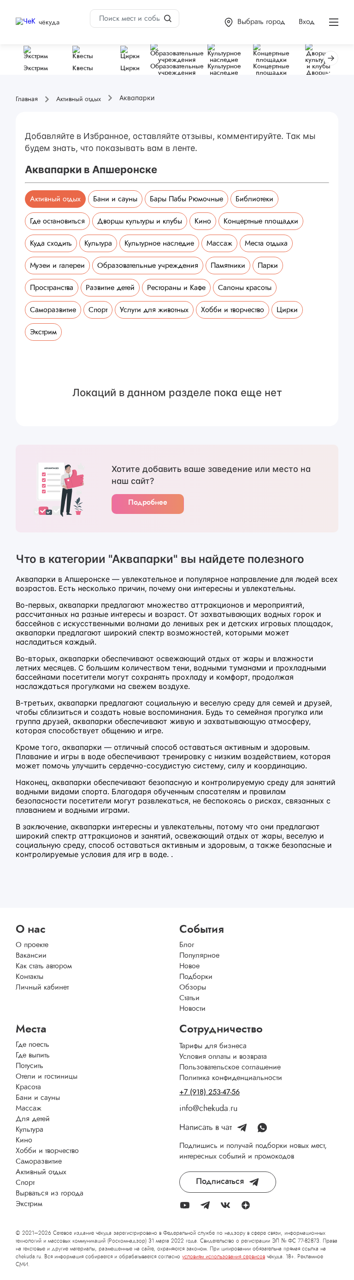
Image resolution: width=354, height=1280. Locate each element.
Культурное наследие (159, 243)
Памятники (228, 265)
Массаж (219, 243)
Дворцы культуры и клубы (139, 221)
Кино (203, 221)
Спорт (97, 310)
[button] (254, 22)
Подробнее (147, 502)
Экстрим (43, 332)
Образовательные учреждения (147, 265)
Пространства (51, 287)
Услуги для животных (154, 310)
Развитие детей (110, 287)
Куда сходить (51, 243)
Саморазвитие (53, 310)
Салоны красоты (244, 287)
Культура (98, 243)
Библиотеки (254, 199)
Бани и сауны (115, 199)
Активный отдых (55, 199)
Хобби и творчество (232, 310)
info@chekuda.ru (208, 1109)
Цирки (287, 310)
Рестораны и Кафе (176, 287)
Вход (306, 21)
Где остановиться (57, 221)
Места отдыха (266, 243)
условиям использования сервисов (223, 1256)
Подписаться (220, 1181)
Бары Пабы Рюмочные (186, 199)
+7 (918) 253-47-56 (209, 1092)
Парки (268, 265)
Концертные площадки (261, 221)
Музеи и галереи (57, 265)
